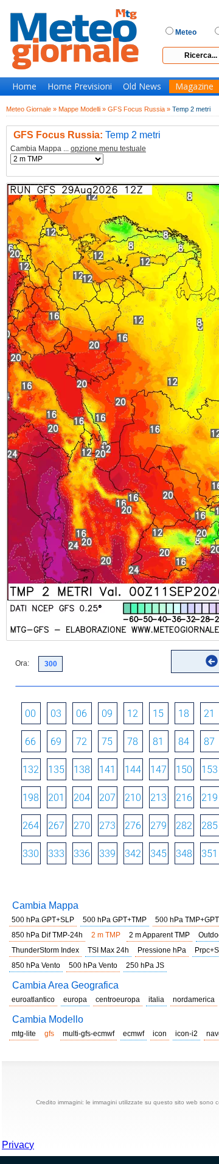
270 (82, 825)
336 (82, 853)
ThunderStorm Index (45, 950)
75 (107, 741)
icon (160, 1033)
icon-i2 (186, 1033)
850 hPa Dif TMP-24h (47, 935)
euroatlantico (33, 999)
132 (31, 769)
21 (209, 713)
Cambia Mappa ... (78, 149)
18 (183, 713)
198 (31, 797)
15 (158, 713)
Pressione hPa (161, 950)
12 (132, 713)
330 (31, 853)
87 (209, 741)
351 (209, 853)
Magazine (194, 86)
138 (82, 769)
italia (156, 999)
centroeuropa (118, 999)
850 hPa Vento (36, 965)
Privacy (18, 1145)
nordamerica (194, 999)
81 (158, 741)
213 (158, 797)
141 (107, 769)
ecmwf (133, 1033)
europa (75, 999)
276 (133, 825)
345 (158, 853)
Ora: (22, 663)
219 (209, 797)
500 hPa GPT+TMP (115, 919)
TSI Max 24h (108, 950)
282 (184, 825)
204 (82, 797)
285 (209, 825)
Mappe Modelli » (82, 109)
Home (24, 86)
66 (30, 741)
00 (30, 713)
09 (107, 713)
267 (56, 825)
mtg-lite (24, 1033)
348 (184, 853)
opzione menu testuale (108, 148)
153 (209, 769)
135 (56, 769)
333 (56, 853)
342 (133, 853)
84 (183, 741)
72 (81, 741)
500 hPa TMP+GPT (187, 919)
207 (107, 797)
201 (56, 797)
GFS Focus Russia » (139, 109)
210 (133, 797)
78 (132, 741)
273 (107, 825)
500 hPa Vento (93, 965)
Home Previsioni (79, 86)
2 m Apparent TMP (159, 935)
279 (158, 825)
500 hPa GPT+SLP (43, 919)
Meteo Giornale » (31, 109)
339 (107, 853)
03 (55, 713)
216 (184, 797)
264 (31, 825)
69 (55, 741)
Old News (142, 86)
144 (133, 769)
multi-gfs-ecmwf (88, 1033)
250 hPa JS (145, 965)
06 (81, 713)
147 (158, 769)
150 (184, 769)
